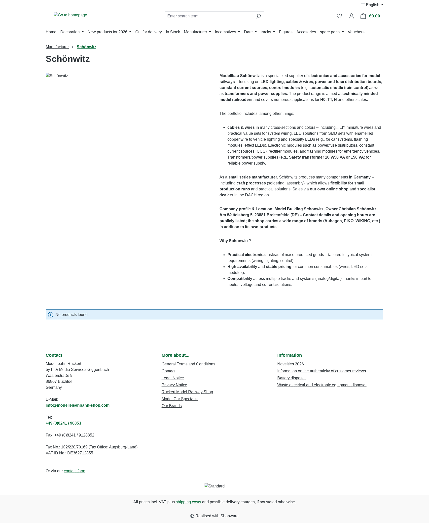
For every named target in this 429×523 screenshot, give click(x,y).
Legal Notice (173, 378)
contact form (74, 471)
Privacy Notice (174, 385)
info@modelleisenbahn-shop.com (77, 405)
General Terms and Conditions (188, 364)
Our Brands (172, 406)
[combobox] (209, 16)
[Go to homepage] (70, 15)
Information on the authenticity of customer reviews (321, 371)
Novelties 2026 (290, 364)
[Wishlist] (339, 16)
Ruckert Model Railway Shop (187, 392)
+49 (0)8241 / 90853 (63, 423)
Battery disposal (291, 378)
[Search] (258, 16)
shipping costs (188, 502)
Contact (168, 371)
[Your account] (351, 16)
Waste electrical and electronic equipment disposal (321, 385)
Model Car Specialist (180, 399)
